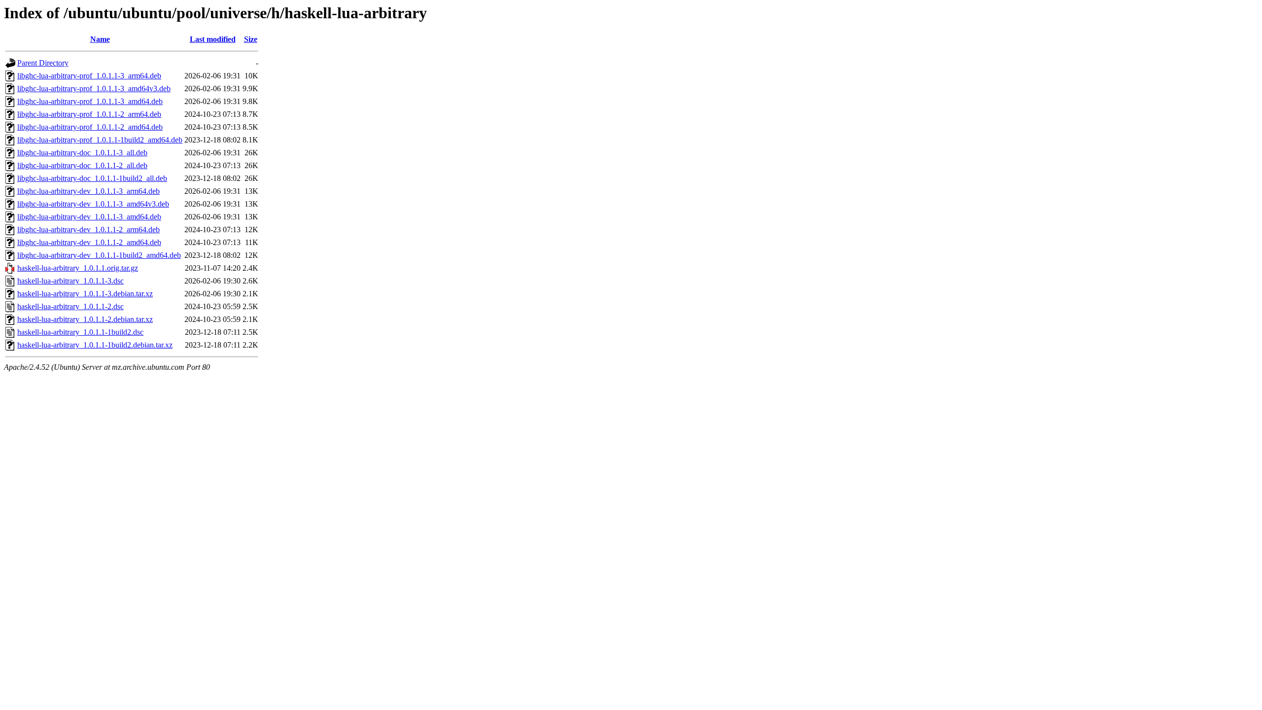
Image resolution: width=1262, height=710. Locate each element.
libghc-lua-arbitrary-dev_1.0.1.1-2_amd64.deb (89, 242)
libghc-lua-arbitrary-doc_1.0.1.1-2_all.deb (82, 165)
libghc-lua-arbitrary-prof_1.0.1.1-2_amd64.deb (90, 127)
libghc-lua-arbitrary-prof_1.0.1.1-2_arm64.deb (89, 114)
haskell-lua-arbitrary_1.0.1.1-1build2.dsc (80, 332)
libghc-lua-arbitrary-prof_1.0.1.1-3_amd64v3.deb (94, 88)
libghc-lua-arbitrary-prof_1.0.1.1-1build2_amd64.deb (99, 140)
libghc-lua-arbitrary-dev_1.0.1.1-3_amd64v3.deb (93, 204)
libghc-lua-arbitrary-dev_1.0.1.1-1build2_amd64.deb (99, 255)
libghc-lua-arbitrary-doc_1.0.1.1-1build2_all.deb (92, 178)
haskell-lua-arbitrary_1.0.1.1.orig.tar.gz (77, 268)
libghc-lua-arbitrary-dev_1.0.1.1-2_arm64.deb (88, 229)
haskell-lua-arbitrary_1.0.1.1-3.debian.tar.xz (85, 293)
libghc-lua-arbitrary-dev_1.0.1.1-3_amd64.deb (89, 217)
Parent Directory (43, 63)
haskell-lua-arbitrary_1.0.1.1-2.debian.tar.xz (85, 319)
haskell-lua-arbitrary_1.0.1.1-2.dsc (70, 306)
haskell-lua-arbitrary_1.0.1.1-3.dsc (70, 281)
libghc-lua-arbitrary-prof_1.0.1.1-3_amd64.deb (90, 101)
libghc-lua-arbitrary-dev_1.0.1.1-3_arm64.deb (88, 191)
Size (250, 39)
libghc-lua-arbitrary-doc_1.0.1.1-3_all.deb (82, 152)
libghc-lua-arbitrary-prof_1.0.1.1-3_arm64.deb (89, 75)
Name (100, 39)
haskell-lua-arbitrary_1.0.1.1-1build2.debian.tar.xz (95, 345)
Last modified (213, 39)
